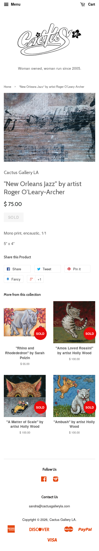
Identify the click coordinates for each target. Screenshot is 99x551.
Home (7, 86)
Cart (91, 4)
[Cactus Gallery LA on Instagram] (55, 479)
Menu (15, 4)
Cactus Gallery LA (63, 519)
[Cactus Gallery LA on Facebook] (44, 479)
